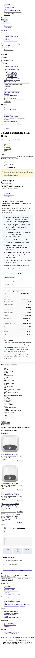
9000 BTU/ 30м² (12, 74)
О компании (7, 4)
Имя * (4, 564)
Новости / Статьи (9, 13)
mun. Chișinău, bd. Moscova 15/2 (13, 632)
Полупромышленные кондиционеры (14, 38)
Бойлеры (6, 39)
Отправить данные (17, 570)
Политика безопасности (11, 591)
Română (12, 21)
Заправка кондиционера (11, 611)
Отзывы (7, 196)
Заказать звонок (8, 50)
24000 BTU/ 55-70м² (13, 78)
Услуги (3, 608)
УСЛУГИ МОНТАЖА (10, 109)
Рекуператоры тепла (10, 98)
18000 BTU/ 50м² (12, 77)
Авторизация (8, 26)
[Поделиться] (17, 158)
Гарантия (6, 9)
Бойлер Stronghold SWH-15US (9, 483)
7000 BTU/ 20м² (12, 72)
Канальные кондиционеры (12, 91)
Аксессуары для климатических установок (16, 83)
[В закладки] (3, 513)
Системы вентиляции (10, 41)
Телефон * (5, 568)
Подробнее (7, 86)
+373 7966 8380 (5, 45)
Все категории (8, 34)
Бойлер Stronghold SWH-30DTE (10, 494)
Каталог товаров (5, 597)
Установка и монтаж (10, 614)
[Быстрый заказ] (1, 513)
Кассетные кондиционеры (11, 92)
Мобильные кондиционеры (12, 80)
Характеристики (9, 195)
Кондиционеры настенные (12, 69)
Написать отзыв (5, 424)
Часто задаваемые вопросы (12, 10)
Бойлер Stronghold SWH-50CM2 (10, 516)
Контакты (7, 15)
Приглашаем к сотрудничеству (13, 12)
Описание (7, 193)
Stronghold (7, 147)
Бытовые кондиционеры (11, 36)
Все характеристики (10, 167)
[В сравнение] (4, 513)
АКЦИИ (6, 107)
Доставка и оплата (9, 6)
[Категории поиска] (1, 32)
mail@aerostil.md (9, 626)
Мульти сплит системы (10, 81)
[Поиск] (19, 44)
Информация (4, 583)
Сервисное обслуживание (11, 613)
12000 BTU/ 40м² (12, 75)
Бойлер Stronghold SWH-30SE (9, 505)
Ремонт (6, 616)
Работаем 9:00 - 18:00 (10, 625)
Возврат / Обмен (9, 7)
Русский (4, 21)
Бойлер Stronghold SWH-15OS (9, 454)
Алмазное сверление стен (11, 617)
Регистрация (7, 27)
